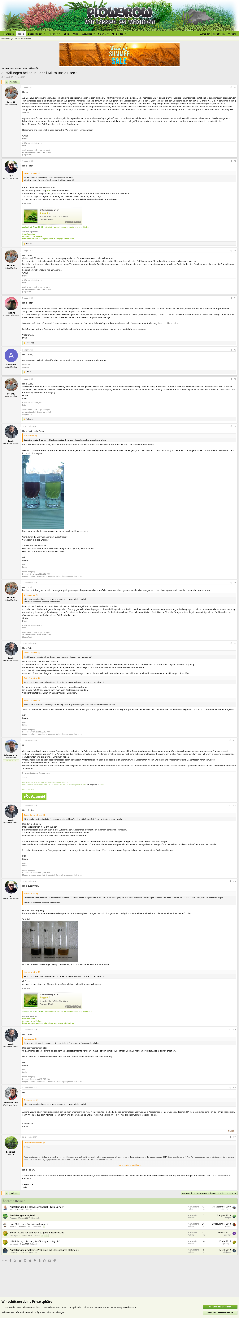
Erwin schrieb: (29, 595)
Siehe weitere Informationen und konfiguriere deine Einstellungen (33, 1312)
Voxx (11, 1209)
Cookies (31, 1307)
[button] (36, 33)
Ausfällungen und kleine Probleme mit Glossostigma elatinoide (44, 1249)
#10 (234, 740)
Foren (21, 33)
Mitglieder (117, 33)
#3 (235, 250)
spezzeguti (14, 1235)
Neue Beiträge (7, 38)
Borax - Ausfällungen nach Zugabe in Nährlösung (37, 1232)
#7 (235, 426)
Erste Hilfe (33, 1252)
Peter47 (7, 77)
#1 (235, 87)
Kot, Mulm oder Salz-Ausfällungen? (29, 1224)
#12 (234, 881)
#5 (235, 350)
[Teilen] (231, 87)
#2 (235, 161)
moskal (228, 1226)
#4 (235, 298)
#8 (235, 582)
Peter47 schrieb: (30, 173)
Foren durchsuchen (23, 38)
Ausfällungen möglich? (22, 1215)
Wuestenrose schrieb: (33, 1142)
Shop (66, 33)
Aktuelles (87, 33)
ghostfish (227, 1235)
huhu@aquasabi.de (93, 785)
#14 (234, 1088)
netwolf (12, 1227)
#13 (234, 1029)
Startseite (8, 33)
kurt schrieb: (29, 435)
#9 (235, 643)
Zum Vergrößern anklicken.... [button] (129, 1165)
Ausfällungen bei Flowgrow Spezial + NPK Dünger (37, 1206)
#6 (235, 379)
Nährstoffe (34, 1209)
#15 (234, 1137)
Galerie (102, 33)
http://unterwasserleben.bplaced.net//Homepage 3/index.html (68, 227)
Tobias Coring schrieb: (33, 815)
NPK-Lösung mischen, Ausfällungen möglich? (35, 1241)
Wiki (75, 33)
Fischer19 (13, 1252)
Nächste (13, 82)
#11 (234, 805)
